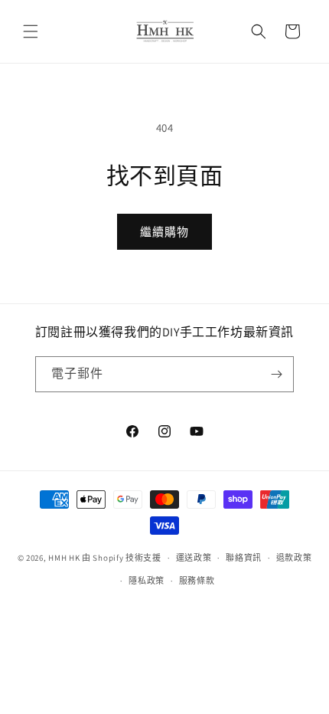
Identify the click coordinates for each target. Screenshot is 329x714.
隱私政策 (146, 580)
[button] (30, 31)
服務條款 (197, 580)
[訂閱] (276, 374)
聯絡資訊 (244, 557)
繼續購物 (164, 231)
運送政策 (194, 557)
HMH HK (64, 557)
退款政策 (294, 557)
